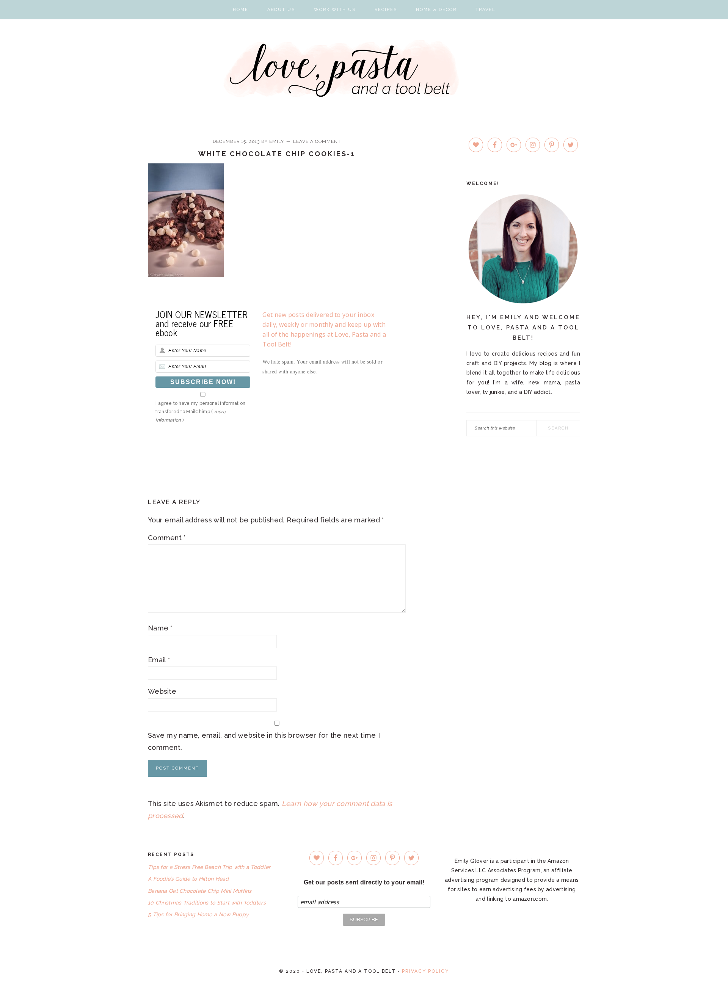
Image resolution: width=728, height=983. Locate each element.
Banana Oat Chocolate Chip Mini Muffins (200, 891)
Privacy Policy (425, 971)
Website (162, 691)
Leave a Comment (317, 141)
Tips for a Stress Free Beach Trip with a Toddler (209, 867)
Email (159, 660)
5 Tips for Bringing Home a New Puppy (198, 914)
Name (160, 628)
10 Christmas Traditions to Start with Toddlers (207, 903)
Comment (167, 538)
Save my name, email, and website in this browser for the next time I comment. (264, 741)
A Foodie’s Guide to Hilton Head (188, 879)
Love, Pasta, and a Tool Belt (364, 68)
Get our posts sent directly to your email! (364, 882)
